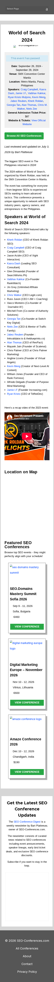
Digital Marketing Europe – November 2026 (26, 670)
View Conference (27, 626)
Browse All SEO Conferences (24, 135)
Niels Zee (31, 108)
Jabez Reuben (18, 101)
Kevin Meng (38, 97)
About (27, 956)
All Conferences (27, 948)
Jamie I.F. (20, 93)
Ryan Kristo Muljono (19, 97)
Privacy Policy (27, 971)
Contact (27, 964)
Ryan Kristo (13, 393)
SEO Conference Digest (27, 821)
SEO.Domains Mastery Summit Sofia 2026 (23, 594)
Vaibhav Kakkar (36, 93)
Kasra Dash (13, 263)
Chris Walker (14, 295)
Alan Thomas (29, 105)
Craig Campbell (29, 89)
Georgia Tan (13, 105)
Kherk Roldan (35, 101)
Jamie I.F (12, 389)
